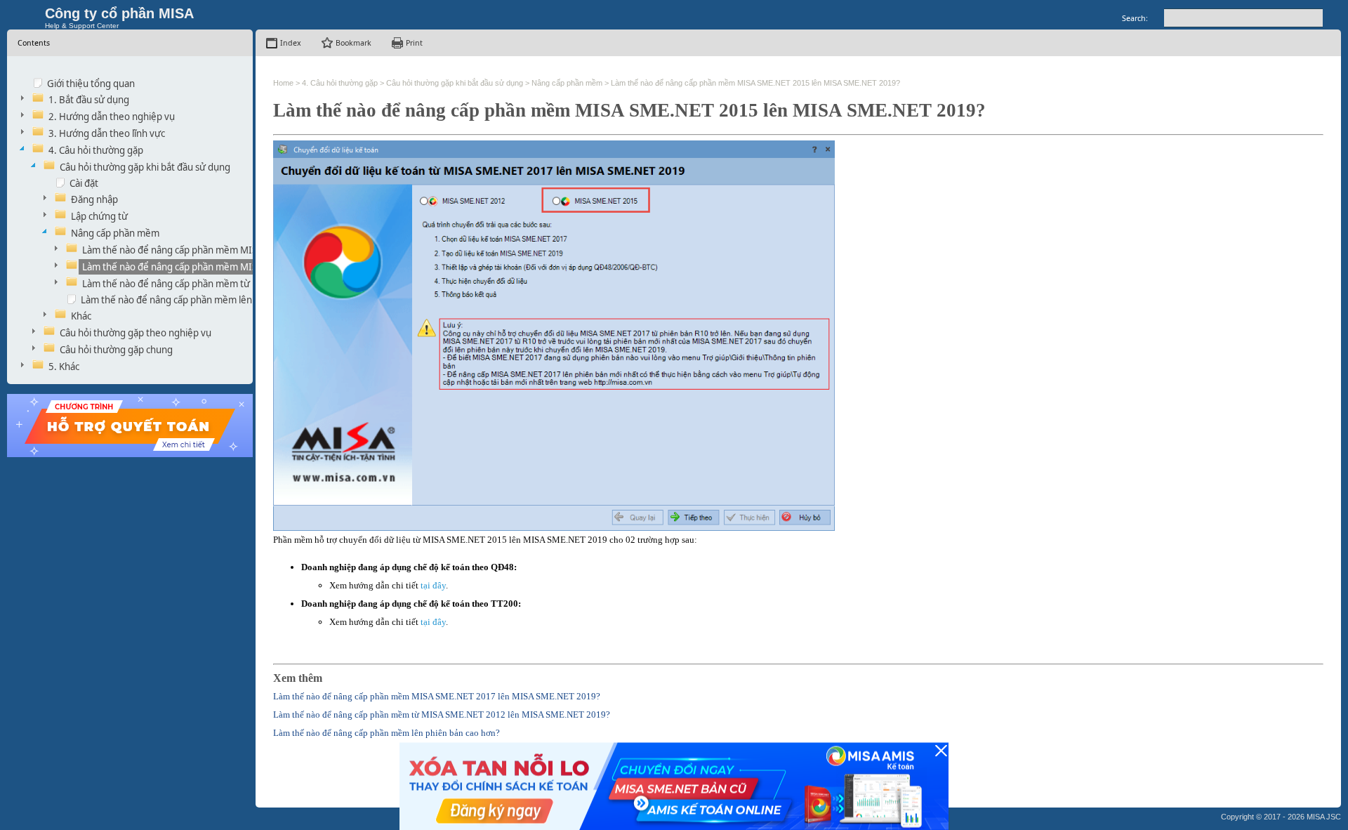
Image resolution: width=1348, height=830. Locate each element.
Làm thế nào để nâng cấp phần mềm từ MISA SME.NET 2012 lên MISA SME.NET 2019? (441, 714)
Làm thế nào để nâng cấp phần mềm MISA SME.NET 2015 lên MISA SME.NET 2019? (755, 83)
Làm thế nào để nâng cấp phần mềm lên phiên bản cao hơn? (209, 300)
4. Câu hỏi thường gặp (95, 150)
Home (283, 83)
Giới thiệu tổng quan (91, 83)
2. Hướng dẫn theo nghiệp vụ (111, 116)
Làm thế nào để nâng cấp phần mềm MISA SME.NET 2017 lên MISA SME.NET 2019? (436, 696)
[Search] (1332, 17)
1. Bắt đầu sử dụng (88, 99)
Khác (81, 316)
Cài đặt (83, 183)
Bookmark (353, 43)
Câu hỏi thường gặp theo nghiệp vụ (135, 333)
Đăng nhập (94, 199)
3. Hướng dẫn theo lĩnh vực (106, 133)
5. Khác (63, 366)
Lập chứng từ (99, 216)
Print (414, 43)
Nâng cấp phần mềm (115, 233)
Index (290, 43)
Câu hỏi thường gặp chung (116, 349)
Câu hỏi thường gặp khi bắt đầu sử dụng (145, 167)
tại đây (433, 585)
